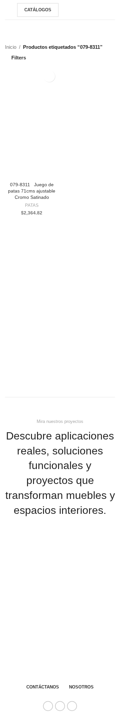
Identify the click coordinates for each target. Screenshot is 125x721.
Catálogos (37, 9)
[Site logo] (74, 9)
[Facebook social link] (48, 706)
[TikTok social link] (72, 706)
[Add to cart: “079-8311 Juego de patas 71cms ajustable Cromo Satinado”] (11, 173)
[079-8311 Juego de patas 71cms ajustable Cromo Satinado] (31, 123)
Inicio (10, 47)
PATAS (32, 205)
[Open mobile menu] (8, 10)
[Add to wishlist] (49, 76)
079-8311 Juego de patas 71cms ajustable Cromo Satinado (31, 191)
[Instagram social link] (60, 706)
